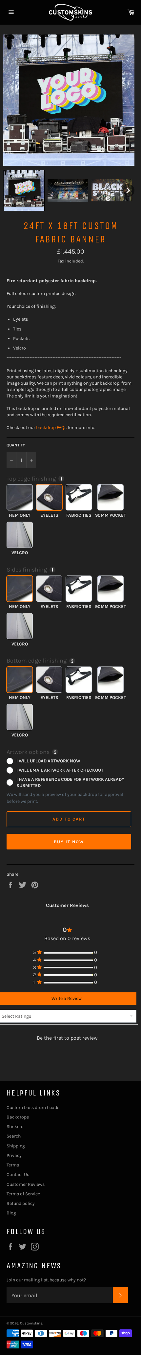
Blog (11, 1213)
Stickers (15, 1126)
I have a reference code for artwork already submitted (70, 782)
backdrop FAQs (51, 427)
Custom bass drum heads (33, 1107)
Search (14, 1136)
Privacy (14, 1155)
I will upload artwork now (48, 760)
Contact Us (18, 1174)
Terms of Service (23, 1194)
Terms (13, 1165)
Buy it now (69, 841)
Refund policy (21, 1203)
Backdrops (18, 1117)
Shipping (16, 1146)
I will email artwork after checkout (59, 770)
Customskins (31, 1323)
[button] (24, 190)
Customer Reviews (26, 1184)
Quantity (16, 445)
